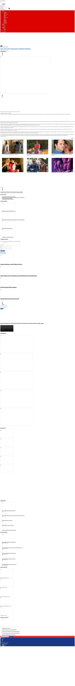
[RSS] (2, 190)
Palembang (5, 51)
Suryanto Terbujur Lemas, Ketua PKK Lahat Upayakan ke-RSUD (11, 192)
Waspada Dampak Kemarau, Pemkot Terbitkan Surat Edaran (8, 196)
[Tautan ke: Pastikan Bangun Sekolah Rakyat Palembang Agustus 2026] (6, 437)
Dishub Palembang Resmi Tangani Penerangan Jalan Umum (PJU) (9, 564)
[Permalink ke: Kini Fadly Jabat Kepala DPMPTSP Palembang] (8, 227)
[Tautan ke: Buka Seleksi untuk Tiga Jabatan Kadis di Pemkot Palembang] (8, 541)
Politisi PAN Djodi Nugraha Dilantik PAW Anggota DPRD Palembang (7, 586)
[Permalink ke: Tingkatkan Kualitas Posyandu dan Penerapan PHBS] (8, 236)
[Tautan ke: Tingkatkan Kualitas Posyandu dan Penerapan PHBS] (4, 524)
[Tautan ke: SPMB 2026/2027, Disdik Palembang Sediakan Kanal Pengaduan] (6, 454)
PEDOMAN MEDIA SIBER (4, 643)
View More (2, 308)
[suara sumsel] (2, 5)
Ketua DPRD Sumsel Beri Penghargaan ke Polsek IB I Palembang (7, 577)
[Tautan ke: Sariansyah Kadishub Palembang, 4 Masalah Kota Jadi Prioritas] (16, 425)
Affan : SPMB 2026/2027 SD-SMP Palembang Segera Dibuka (6, 472)
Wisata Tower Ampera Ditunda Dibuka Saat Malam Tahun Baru (9, 553)
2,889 (2, 303)
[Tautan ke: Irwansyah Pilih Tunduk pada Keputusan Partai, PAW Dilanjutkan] (6, 595)
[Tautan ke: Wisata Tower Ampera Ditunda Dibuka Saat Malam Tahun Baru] (4, 552)
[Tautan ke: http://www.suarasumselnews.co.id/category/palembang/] (5, 333)
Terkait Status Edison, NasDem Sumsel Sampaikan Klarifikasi (7, 614)
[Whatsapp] (2, 55)
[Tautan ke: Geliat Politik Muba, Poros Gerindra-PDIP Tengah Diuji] (6, 604)
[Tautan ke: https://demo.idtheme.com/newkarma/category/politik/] (6, 567)
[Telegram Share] (2, 54)
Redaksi (3, 644)
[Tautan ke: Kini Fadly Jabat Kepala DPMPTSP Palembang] (16, 388)
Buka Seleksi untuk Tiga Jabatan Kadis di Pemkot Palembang (9, 542)
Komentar (1, 244)
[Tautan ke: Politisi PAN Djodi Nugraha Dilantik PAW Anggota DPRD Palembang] (6, 585)
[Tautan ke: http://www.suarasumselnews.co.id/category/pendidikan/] (5, 428)
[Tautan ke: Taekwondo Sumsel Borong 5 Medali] (8, 626)
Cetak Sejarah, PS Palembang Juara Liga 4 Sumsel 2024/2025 (8, 634)
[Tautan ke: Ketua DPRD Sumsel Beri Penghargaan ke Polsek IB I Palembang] (6, 576)
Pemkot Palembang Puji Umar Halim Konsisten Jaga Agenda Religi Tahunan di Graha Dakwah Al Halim (13, 197)
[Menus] (0, 1)
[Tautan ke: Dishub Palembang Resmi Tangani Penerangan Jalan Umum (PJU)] (4, 563)
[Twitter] (2, 189)
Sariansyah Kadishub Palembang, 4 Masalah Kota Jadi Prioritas (9, 530)
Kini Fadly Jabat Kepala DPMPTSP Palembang (7, 198)
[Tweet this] (2, 53)
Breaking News (2, 51)
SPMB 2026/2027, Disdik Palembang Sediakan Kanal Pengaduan (7, 455)
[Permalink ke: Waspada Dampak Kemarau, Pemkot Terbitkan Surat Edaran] (8, 210)
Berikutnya (3, 304)
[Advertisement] (37, 39)
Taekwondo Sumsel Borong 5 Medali (6, 628)
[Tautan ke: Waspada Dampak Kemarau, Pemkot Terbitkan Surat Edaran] (16, 352)
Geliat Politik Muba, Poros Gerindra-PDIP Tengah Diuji (6, 605)
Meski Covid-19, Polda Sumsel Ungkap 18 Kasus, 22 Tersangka (11, 191)
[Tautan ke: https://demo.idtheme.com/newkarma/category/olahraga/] (7, 617)
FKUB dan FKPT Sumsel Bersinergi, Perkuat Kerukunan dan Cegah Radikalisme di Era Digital (12, 547)
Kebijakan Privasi (4, 645)
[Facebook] (2, 188)
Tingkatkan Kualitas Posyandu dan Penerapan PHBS (8, 199)
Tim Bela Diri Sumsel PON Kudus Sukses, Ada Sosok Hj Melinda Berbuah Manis (11, 631)
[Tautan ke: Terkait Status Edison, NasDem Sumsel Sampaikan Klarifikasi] (6, 613)
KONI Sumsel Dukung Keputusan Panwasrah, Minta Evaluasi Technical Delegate (10, 633)
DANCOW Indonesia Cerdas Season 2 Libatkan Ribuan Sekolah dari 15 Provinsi (9, 446)
